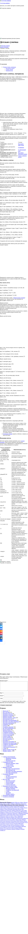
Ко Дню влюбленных (8, 728)
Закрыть (9, 802)
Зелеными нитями (7, 434)
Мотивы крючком (7, 731)
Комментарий (4, 680)
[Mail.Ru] (14, 636)
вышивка (19, 803)
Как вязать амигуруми (21, 144)
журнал (8, 806)
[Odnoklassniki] (14, 631)
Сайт (1, 698)
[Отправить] (14, 640)
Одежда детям (6, 736)
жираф (3, 806)
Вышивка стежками (8, 715)
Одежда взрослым (7, 735)
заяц (13, 806)
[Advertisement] (14, 23)
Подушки (5, 740)
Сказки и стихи (7, 745)
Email (2, 695)
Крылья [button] (2, 403)
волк (14, 803)
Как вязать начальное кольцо (22, 153)
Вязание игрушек (7, 716)
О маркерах (21, 147)
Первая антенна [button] (4, 303)
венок (6, 803)
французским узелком (19, 297)
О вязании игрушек (8, 732)
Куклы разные (6, 729)
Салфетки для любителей (9, 744)
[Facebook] (14, 628)
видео (10, 803)
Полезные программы (8, 741)
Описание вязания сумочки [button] (7, 167)
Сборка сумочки (9, 69)
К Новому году (7, 724)
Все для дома (6, 712)
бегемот (18, 802)
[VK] (14, 624)
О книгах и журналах (8, 733)
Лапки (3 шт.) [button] (3, 399)
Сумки (4, 748)
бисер (22, 802)
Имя (1, 693)
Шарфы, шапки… (7, 751)
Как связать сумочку (10, 68)
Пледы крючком (7, 737)
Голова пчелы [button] (3, 285)
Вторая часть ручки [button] (5, 214)
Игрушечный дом (7, 719)
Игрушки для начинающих (10, 720)
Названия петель (9, 70)
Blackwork (5, 711)
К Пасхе (5, 725)
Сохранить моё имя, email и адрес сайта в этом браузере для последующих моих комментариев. (13, 702)
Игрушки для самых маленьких (11, 721)
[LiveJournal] (14, 638)
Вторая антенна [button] (4, 309)
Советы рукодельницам (9, 747)
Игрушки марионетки (8, 723)
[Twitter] (14, 626)
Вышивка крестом (7, 713)
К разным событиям (8, 727)
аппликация (12, 802)
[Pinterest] (14, 633)
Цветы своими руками (8, 749)
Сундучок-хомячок (5, 3)
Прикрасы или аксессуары (10, 743)
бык (2, 803)
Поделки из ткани (7, 739)
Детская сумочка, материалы (9, 67)
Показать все (3, 802)
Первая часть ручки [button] (5, 190)
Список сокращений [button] (5, 447)
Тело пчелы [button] (3, 313)
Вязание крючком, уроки (9, 717)
